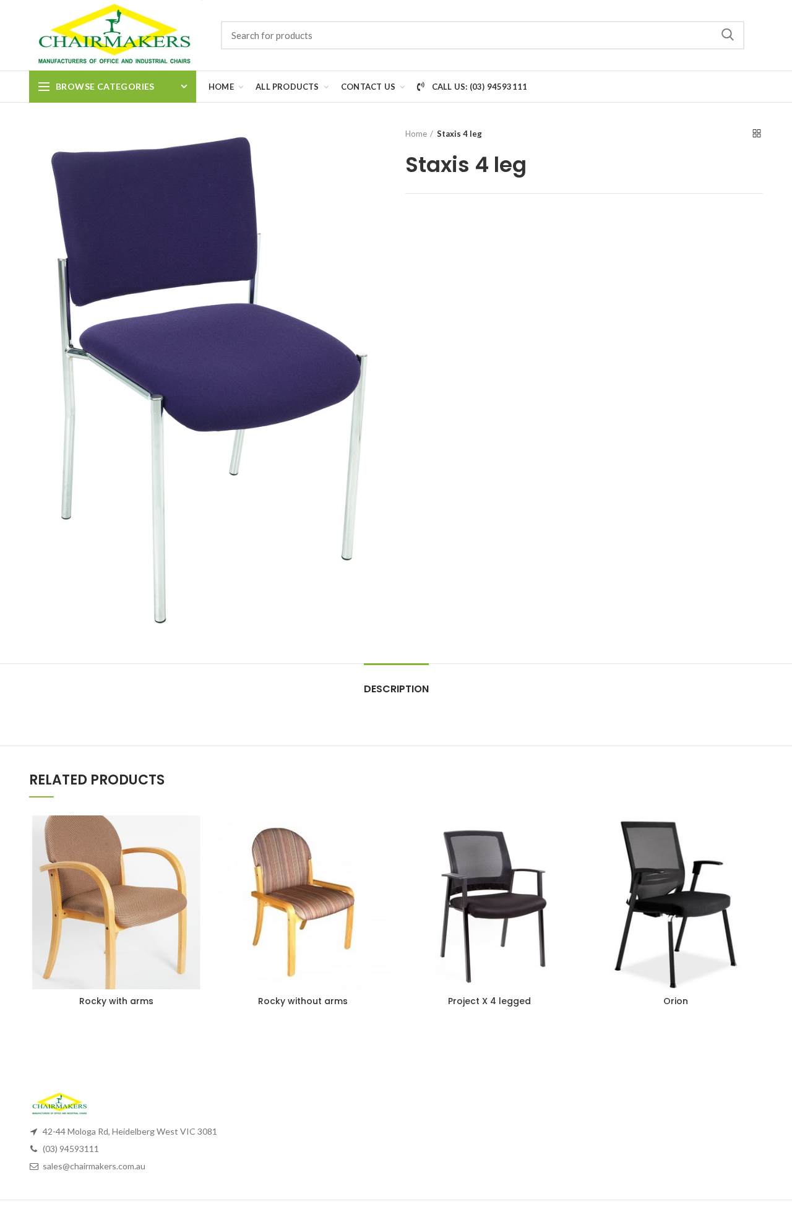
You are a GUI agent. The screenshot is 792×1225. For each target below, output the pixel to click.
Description (396, 689)
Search (727, 35)
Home (416, 134)
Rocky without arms (303, 1001)
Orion (675, 1001)
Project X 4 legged (489, 1001)
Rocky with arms (116, 1001)
